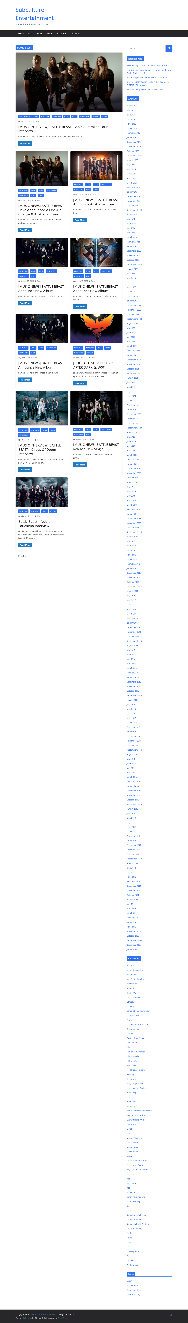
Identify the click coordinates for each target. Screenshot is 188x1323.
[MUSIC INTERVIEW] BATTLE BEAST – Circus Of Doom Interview (39, 449)
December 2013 (134, 790)
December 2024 (134, 196)
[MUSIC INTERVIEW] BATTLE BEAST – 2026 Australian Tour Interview (63, 128)
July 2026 (131, 110)
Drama (130, 1033)
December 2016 (134, 627)
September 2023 (134, 264)
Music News (23, 195)
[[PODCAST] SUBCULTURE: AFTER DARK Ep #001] (96, 328)
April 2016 (131, 663)
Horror (130, 1097)
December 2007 (134, 945)
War (128, 1256)
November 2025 (134, 146)
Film (30, 33)
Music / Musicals (134, 1138)
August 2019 (132, 482)
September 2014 (134, 750)
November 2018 (134, 523)
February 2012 (133, 881)
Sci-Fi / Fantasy (133, 1201)
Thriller (130, 1233)
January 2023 (133, 300)
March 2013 (132, 831)
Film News (131, 1065)
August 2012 (132, 863)
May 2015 (131, 713)
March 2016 (132, 668)
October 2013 (133, 799)
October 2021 (133, 368)
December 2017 (134, 573)
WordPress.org (133, 1294)
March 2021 (132, 400)
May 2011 (131, 904)
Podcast (61, 33)
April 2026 (131, 123)
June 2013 (131, 818)
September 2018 (134, 532)
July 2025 (131, 164)
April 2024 (131, 232)
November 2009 (134, 931)
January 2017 (133, 622)
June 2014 (131, 763)
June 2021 (131, 387)
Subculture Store (134, 1219)
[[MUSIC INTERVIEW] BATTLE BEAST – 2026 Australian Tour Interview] (69, 82)
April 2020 (131, 450)
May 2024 (131, 228)
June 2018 (131, 545)
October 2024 (133, 205)
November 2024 (134, 201)
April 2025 (131, 178)
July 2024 (131, 219)
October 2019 (133, 477)
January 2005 (133, 949)
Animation (131, 988)
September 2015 (134, 695)
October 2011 (133, 895)
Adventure (131, 974)
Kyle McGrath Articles (136, 1115)
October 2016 (133, 636)
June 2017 (131, 600)
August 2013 (132, 808)
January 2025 (133, 192)
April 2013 (131, 827)
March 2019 (132, 505)
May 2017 (131, 604)
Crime (129, 1020)
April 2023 (131, 287)
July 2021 (131, 382)
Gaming (130, 1074)
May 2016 (131, 659)
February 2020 (133, 459)
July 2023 (131, 273)
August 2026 (132, 105)
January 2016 (133, 677)
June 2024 (131, 223)
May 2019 (131, 495)
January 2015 (133, 731)
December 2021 (134, 359)
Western (130, 1260)
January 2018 (133, 568)
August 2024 (132, 214)
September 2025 (134, 155)
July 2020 (131, 437)
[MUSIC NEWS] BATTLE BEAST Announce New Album (41, 288)
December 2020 (134, 414)
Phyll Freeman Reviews (137, 1169)
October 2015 (133, 691)
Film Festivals (133, 1056)
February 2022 (133, 350)
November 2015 (134, 686)
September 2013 (134, 804)
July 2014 (131, 759)
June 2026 (131, 114)
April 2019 (131, 500)
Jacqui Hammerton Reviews (139, 1110)
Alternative (132, 983)
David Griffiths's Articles (28, 116)
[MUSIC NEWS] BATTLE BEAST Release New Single (96, 446)
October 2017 (133, 582)
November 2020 (134, 418)
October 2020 (133, 423)
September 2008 (134, 940)
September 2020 (134, 427)
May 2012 (131, 872)
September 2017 (134, 586)
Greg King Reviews (135, 1083)
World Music (132, 1265)
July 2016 (131, 650)
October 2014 (133, 745)
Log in (129, 1281)
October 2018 (133, 527)
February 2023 (133, 296)
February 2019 (133, 509)
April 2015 (131, 718)
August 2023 (132, 269)
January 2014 (133, 786)
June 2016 (131, 654)
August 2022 (132, 323)
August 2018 (132, 536)
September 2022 (134, 319)
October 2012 (133, 854)
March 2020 (132, 455)
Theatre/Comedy (134, 1228)
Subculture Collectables (138, 1215)
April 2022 (131, 341)
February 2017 (133, 618)
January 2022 (133, 355)
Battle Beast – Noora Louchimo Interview (34, 523)
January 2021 (133, 409)
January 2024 (133, 246)
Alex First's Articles (135, 979)
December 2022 (134, 305)
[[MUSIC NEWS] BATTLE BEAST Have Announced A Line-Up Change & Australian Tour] (42, 168)
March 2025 (132, 182)
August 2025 (132, 160)
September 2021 (134, 373)
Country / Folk (133, 1015)
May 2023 (131, 282)
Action (129, 965)
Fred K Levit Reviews (136, 1070)
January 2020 (133, 464)
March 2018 (132, 559)
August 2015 (132, 700)
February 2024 (133, 241)
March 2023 (132, 291)
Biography (131, 992)
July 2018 (131, 541)
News (50, 33)
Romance (131, 1192)
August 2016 (132, 645)
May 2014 (131, 768)
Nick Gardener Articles (137, 1160)
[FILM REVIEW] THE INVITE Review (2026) (145, 89)
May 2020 (131, 446)
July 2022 (131, 328)
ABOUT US (75, 33)
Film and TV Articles (136, 1051)
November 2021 (134, 364)
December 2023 (134, 251)
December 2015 (134, 681)
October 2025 (133, 151)
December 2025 (134, 142)
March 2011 (132, 913)
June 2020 (131, 441)
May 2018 (131, 550)
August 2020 (132, 432)
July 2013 (131, 813)
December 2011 (134, 886)
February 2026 (133, 133)
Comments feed (134, 1290)
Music (40, 33)
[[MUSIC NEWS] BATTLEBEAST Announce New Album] (96, 252)
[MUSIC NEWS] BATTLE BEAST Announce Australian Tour (96, 202)
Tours (104, 116)
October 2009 (133, 936)
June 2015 (131, 709)
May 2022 (131, 337)
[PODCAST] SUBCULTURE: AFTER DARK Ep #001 (93, 365)
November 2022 (134, 309)
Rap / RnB (131, 1183)
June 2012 (131, 867)
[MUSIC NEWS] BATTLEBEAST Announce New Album (95, 288)
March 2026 (132, 128)
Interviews (57, 116)
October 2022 (133, 314)
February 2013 (133, 836)
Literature (131, 1124)
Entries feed (132, 1285)
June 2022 (131, 332)
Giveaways (131, 1079)
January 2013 (133, 840)
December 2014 (134, 736)
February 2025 (133, 187)
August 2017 (132, 591)
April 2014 (131, 772)
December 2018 (134, 518)
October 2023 (133, 260)
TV (128, 1246)
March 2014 (132, 777)
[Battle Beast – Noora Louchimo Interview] (42, 492)
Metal (66, 116)
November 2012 (134, 849)
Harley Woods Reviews (137, 1088)
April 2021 (131, 396)
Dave (37, 121)
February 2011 (133, 917)
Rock (129, 1187)
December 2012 (134, 845)
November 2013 (134, 795)
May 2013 (131, 822)
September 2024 (134, 210)
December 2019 (134, 468)
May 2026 (131, 119)
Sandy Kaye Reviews (136, 1197)
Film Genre (132, 1060)
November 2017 (134, 577)
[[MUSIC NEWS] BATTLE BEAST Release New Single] (96, 408)
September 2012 (134, 858)
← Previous (22, 556)
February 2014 (133, 781)
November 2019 (134, 473)
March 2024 (132, 237)
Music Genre (84, 116)
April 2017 (131, 609)
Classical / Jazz (133, 997)
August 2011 (132, 899)
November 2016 (134, 632)
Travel (129, 1242)
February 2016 (133, 672)
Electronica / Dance (135, 1038)
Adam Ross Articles (135, 970)
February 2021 (133, 405)
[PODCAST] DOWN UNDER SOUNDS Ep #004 (147, 77)
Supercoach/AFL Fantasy (138, 1224)
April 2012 (131, 877)
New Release (132, 1151)
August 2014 (132, 754)
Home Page (45, 116)
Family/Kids (132, 1042)
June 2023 (131, 278)
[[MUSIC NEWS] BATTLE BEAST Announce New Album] (42, 252)
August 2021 (132, 378)
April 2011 (131, 908)
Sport (129, 1206)
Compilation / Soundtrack (138, 1011)
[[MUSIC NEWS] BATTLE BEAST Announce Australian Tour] (96, 165)
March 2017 (132, 613)
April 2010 (131, 926)
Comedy (130, 1001)
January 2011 (133, 922)
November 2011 (134, 890)
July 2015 (131, 704)
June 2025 (131, 169)
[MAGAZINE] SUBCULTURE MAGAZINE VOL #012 (148, 65)
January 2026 (133, 137)
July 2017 (131, 595)
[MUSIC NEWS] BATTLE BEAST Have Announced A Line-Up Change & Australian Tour (41, 209)
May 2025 (131, 173)
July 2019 (131, 486)
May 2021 (131, 391)
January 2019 (133, 514)
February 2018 (133, 564)
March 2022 (132, 346)
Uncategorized (133, 1251)
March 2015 (132, 722)
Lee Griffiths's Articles (137, 1119)
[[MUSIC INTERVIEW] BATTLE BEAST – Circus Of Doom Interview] (42, 408)
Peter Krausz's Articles (137, 1165)
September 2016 (134, 641)
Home (21, 33)
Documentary (133, 1029)
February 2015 (133, 727)
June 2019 (131, 491)
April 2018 (131, 554)
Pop (128, 1178)
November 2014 (134, 740)
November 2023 (134, 255)
